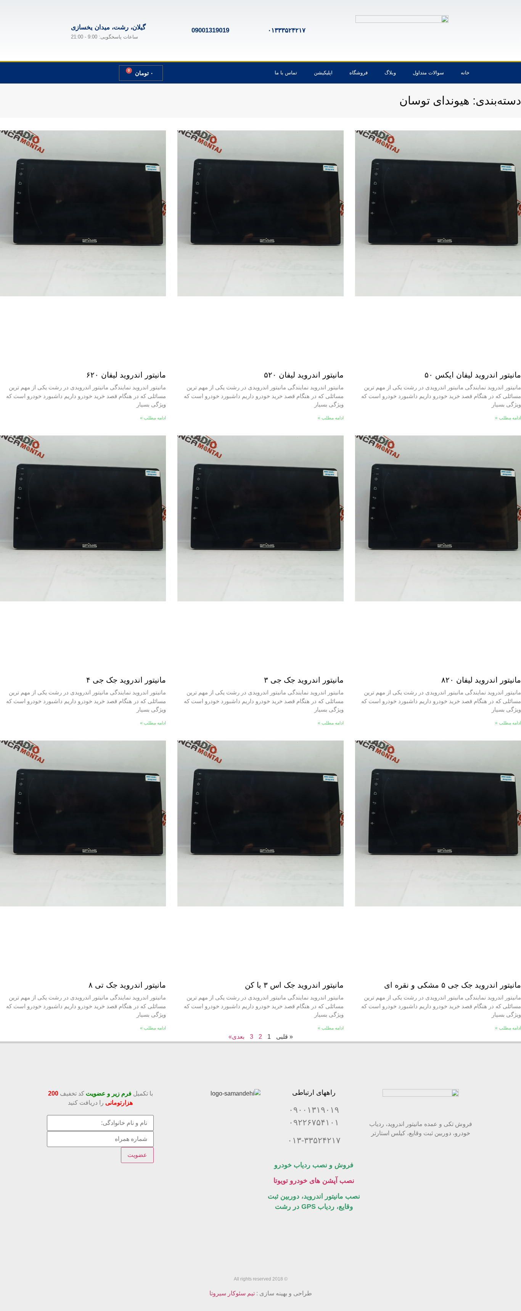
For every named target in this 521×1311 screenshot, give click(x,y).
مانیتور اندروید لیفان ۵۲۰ (304, 375)
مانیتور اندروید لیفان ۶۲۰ (126, 375)
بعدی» (236, 1036)
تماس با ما (286, 73)
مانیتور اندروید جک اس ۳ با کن (294, 985)
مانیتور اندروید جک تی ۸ (127, 985)
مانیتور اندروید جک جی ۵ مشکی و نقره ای (452, 985)
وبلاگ (390, 73)
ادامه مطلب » (508, 418)
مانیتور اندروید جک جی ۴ (126, 680)
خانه (465, 73)
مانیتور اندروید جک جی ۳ (304, 680)
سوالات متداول (428, 73)
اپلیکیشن (323, 73)
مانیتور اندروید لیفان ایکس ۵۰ (473, 375)
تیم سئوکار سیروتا (232, 1293)
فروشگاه (358, 73)
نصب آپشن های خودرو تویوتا (313, 1180)
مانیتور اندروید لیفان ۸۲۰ (481, 680)
